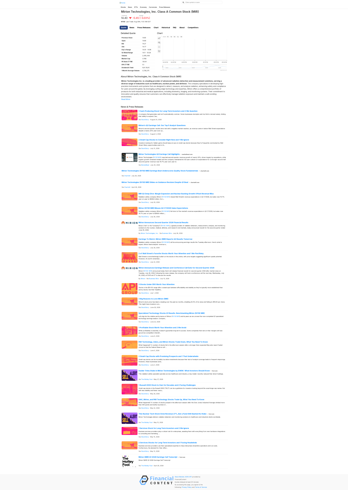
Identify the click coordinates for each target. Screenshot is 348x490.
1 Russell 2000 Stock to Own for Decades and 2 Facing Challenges (167, 385)
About (182, 27)
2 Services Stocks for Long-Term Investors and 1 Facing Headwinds (168, 443)
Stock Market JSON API (183, 477)
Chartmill (127, 176)
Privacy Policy (187, 487)
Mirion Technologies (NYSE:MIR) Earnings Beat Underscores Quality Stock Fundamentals (165, 171)
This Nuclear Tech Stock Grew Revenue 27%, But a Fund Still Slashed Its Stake (176, 414)
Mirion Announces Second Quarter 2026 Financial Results (163, 222)
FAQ (174, 27)
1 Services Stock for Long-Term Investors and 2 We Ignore (164, 428)
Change (141, 15)
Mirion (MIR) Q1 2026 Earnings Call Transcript (162, 457)
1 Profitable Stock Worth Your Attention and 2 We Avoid (162, 327)
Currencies (153, 7)
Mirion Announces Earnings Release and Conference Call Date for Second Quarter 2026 (176, 268)
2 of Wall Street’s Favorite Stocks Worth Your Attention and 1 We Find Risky (171, 253)
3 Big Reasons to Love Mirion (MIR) (153, 299)
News (130, 7)
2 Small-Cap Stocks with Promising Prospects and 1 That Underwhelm (168, 356)
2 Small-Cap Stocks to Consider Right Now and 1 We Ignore (164, 140)
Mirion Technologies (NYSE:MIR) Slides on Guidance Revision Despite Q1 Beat (160, 182)
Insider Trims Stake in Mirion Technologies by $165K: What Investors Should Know (178, 371)
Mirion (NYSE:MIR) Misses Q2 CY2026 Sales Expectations (163, 208)
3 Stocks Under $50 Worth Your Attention (157, 284)
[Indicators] (159, 38)
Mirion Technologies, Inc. (149, 233)
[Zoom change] (159, 42)
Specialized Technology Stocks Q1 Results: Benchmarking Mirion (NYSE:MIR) (172, 313)
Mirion (143, 278)
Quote (123, 27)
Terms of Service (201, 487)
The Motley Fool (146, 379)
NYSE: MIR (165, 226)
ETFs (136, 7)
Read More (125, 99)
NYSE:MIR (157, 157)
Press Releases (164, 7)
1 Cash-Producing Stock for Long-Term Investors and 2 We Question (168, 111)
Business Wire (167, 233)
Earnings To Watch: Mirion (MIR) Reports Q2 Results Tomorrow (165, 239)
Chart (156, 27)
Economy (143, 7)
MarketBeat (145, 165)
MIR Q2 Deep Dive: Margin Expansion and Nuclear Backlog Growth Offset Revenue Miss (176, 194)
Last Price (124, 15)
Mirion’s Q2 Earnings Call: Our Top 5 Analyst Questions (162, 125)
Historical (166, 27)
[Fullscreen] (159, 47)
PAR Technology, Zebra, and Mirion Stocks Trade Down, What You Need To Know (173, 342)
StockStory (145, 119)
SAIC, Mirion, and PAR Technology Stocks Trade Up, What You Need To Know (171, 399)
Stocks (123, 7)
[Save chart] (159, 51)
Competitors (193, 27)
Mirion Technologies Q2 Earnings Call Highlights (166, 154)
